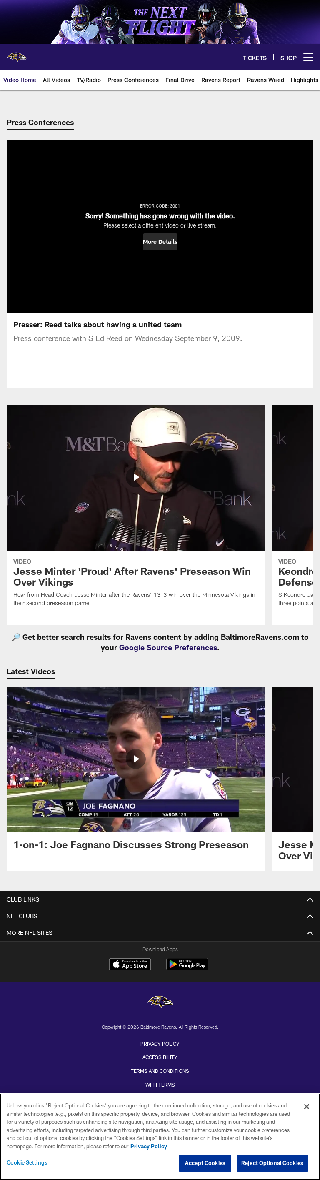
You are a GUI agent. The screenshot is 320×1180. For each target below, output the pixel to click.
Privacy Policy (160, 1044)
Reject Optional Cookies (272, 1163)
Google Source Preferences (168, 647)
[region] (160, 1136)
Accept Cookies (205, 1163)
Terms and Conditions (160, 1071)
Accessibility (160, 1057)
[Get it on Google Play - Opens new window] (187, 968)
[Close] (307, 1106)
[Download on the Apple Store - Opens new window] (130, 965)
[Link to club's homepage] (17, 53)
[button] (160, 241)
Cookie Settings (27, 1162)
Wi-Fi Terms (160, 1084)
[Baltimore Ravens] (160, 1003)
